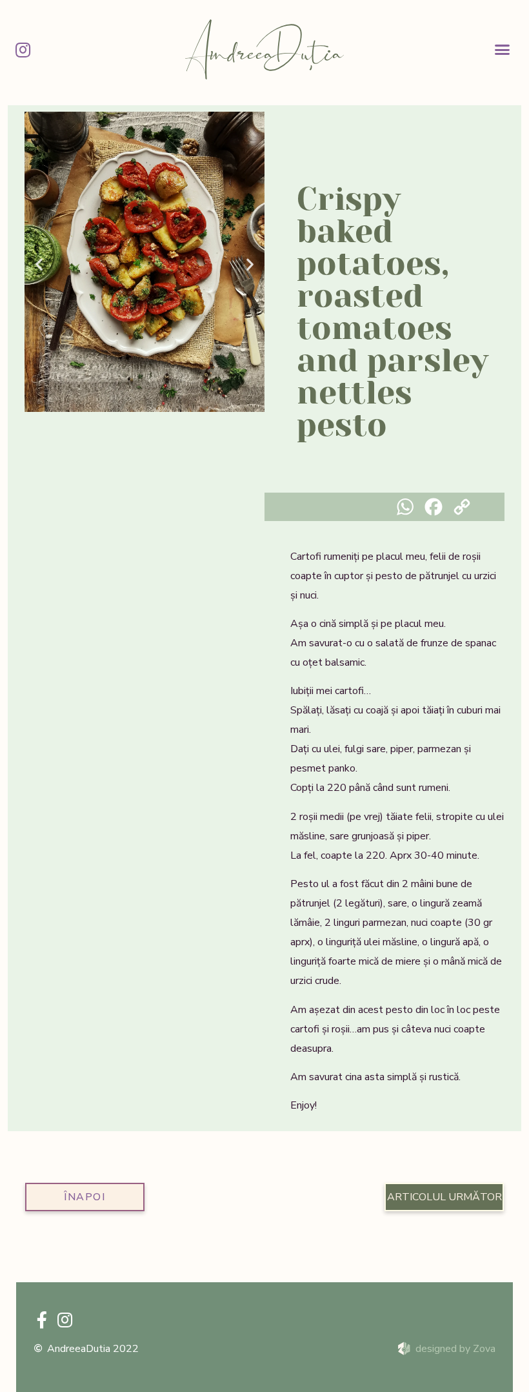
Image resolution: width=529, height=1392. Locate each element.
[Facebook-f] (42, 1319)
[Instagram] (22, 49)
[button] (502, 49)
